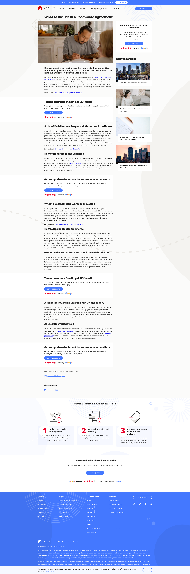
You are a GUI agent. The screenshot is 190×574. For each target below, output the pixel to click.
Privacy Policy (49, 571)
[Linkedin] (56, 390)
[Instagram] (134, 504)
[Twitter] (45, 390)
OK (147, 570)
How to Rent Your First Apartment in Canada (68, 93)
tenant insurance (75, 163)
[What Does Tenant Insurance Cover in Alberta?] (134, 154)
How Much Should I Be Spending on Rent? (68, 149)
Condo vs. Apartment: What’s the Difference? (69, 224)
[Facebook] (51, 390)
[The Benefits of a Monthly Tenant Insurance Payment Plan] (134, 126)
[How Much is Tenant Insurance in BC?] (134, 72)
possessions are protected (64, 331)
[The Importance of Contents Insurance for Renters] (134, 98)
